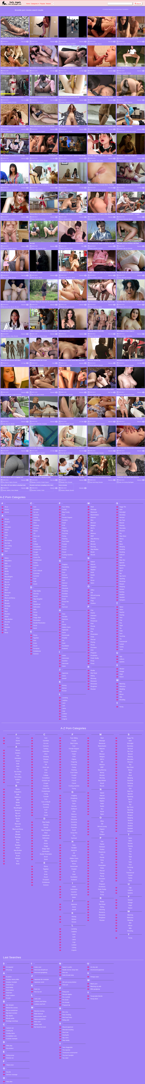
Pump (92, 722)
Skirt (120, 603)
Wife (120, 758)
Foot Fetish (65, 603)
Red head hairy (67, 1078)
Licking (64, 777)
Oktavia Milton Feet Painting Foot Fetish (41, 214)
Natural (93, 625)
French (64, 610)
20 (127, 9)
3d (90, 160)
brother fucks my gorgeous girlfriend (40, 38)
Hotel (63, 704)
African (7, 580)
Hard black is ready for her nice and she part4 (129, 360)
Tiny (120, 684)
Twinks (121, 708)
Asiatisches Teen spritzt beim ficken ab (128, 477)
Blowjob (8, 131)
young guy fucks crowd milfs (96, 331)
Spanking (122, 626)
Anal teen (9, 1054)
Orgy (92, 662)
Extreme (36, 715)
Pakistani (93, 677)
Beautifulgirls (9, 638)
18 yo (62, 219)
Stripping (122, 648)
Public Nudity (95, 719)
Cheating (36, 587)
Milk (92, 592)
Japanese (65, 734)
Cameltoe (101, 453)
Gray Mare (4, 243)
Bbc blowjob (10, 1066)
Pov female (65, 1063)
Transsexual (123, 703)
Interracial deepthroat (41, 1031)
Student (121, 650)
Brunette (13, 43)
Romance (94, 742)
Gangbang (65, 628)
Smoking (122, 613)
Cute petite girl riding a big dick (9, 535)
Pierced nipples (67, 1056)
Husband (65, 710)
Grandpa (65, 655)
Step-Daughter (38, 660)
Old (92, 654)
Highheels (12, 160)
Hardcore (102, 423)
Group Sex (65, 663)
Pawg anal (65, 1053)
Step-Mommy (95, 600)
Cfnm (35, 584)
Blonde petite (10, 1079)
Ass (4, 482)
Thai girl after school (6, 331)
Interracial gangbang (40, 1034)
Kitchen (64, 749)
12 (114, 9)
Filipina (64, 589)
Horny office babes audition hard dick (69, 185)
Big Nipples (131, 482)
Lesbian (64, 775)
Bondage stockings (12, 1082)
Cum (34, 629)
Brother (41, 43)
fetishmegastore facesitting (124, 126)
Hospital (64, 699)
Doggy (35, 676)
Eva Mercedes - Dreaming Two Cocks (11, 389)
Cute (34, 642)
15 (119, 9)
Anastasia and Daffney (94, 522)
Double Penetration (16, 394)
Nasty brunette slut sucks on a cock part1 (128, 185)
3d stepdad (9, 1028)
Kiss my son (38, 1053)
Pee (92, 693)
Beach (9, 43)
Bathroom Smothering (94, 360)
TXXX (84, 246)
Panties (93, 679)
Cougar (35, 613)
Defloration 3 (33, 418)
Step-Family (66, 573)
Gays (63, 633)
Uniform (121, 720)
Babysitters (8, 622)
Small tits (122, 610)
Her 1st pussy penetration (66, 418)
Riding (93, 737)
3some (62, 190)
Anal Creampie (100, 511)
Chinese (35, 589)
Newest (48, 3)
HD (8, 160)
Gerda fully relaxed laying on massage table (129, 522)
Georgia (129, 73)
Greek (64, 660)
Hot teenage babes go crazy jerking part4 (70, 68)
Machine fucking (39, 1072)
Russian (93, 750)
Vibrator (121, 730)
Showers (122, 592)
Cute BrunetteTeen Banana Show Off (69, 97)
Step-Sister (122, 597)
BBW (6, 630)
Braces (71, 540)
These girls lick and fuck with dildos (11, 360)
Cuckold (35, 626)
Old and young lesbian (69, 1043)
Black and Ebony (10, 659)
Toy (120, 700)
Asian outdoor (10, 1057)
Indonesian (65, 719)
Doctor (35, 673)
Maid (92, 568)
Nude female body (68, 1036)
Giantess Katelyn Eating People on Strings (99, 38)
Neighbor (93, 628)
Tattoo (121, 671)
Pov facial (65, 1061)
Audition (7, 610)
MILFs (44, 248)
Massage (93, 571)
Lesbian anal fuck (39, 1065)
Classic (35, 592)
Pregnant (93, 714)
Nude (92, 633)
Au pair (8, 1059)
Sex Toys (122, 581)
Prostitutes (94, 717)
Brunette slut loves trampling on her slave (41, 506)
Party (92, 690)
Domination (43, 551)
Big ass (100, 43)
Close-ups (36, 597)
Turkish (121, 705)
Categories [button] (34, 3)
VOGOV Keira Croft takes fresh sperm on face (72, 448)
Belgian (33, 365)
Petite (92, 698)
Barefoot (38, 219)
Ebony (35, 696)
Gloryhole (65, 649)
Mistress (93, 595)
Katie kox (37, 1050)
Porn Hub (25, 41)
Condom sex (37, 610)
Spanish (121, 624)
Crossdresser (37, 621)
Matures (93, 579)
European (129, 277)
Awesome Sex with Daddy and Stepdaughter (100, 68)
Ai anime (9, 1038)
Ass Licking (126, 131)
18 (123, 9)
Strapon (121, 645)
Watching (122, 745)
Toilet (121, 692)
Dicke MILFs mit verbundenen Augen (69, 126)
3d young (9, 1031)
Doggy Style (15, 190)
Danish (35, 657)
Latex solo (37, 1060)
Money (93, 603)
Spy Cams (122, 637)
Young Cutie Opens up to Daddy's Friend (128, 530)
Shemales (122, 589)
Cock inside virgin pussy (37, 448)
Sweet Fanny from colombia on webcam (12, 214)
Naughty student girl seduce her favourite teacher (102, 272)
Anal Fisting (95, 482)
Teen (120, 679)
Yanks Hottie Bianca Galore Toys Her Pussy (42, 126)
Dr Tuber (54, 70)
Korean (64, 752)
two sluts (32, 243)
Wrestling (122, 761)
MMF (92, 597)
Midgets (93, 587)
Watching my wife (95, 1048)
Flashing (64, 600)
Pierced (93, 701)
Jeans (64, 737)
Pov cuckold (66, 1058)
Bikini (6, 651)
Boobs (99, 190)
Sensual (121, 579)
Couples (100, 527)
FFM (63, 587)
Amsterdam (126, 190)
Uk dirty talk (94, 1028)
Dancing (15, 248)
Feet (63, 576)
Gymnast (65, 668)
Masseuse (94, 573)
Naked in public (67, 1028)
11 (112, 9)
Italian (64, 727)
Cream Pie (36, 618)
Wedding (122, 750)
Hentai (64, 686)
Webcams (122, 748)
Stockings (122, 642)
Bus (6, 691)
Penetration (94, 695)
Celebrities (129, 160)
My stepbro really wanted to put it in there (70, 214)
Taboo (121, 668)
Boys (66, 482)
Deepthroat (130, 535)
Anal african (10, 1046)
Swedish (122, 658)
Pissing (93, 703)
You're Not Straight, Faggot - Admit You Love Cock (44, 546)
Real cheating (66, 1076)
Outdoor (93, 664)
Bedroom (42, 73)
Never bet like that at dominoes (125, 514)
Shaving (121, 587)
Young (121, 768)
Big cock (96, 190)
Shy (120, 595)
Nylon (92, 644)
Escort (35, 707)
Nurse (92, 641)
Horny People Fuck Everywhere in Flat (127, 38)
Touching (122, 697)
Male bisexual (38, 1075)
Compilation (37, 608)
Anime (124, 543)
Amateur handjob (11, 1043)
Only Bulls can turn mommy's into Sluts (128, 243)
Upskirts (121, 723)
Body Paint (42, 219)
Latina (8, 219)
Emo (34, 702)
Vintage (121, 733)
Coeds (100, 535)
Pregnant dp (66, 1066)
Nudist (93, 636)
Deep (35, 663)
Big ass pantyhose (12, 1071)
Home (28, 3)
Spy (120, 634)
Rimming (93, 740)
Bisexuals (125, 219)
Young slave (94, 1060)
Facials (71, 248)
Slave (121, 605)
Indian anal (37, 1028)
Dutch (35, 689)
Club (34, 600)
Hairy (70, 365)
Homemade (65, 696)
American (5, 248)
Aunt (6, 612)
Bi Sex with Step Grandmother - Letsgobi (128, 214)
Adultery (63, 160)
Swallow (121, 656)
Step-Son (122, 621)
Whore (121, 755)
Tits (120, 689)
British (6, 678)
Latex (63, 764)
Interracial (65, 725)
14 (117, 9)
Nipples (93, 631)
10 (111, 9)
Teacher (121, 673)
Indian (64, 717)
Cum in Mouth (37, 632)
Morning (93, 608)
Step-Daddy (37, 652)
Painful (93, 674)
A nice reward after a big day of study (40, 477)
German (64, 636)
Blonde (128, 43)
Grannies (65, 657)
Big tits (37, 43)
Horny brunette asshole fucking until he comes (101, 389)
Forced (64, 608)
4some (7, 573)
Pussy (92, 725)
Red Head (94, 734)
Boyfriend (67, 307)
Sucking (121, 653)
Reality (93, 732)
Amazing (96, 131)
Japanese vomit (39, 1043)
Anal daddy (9, 1049)
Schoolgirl (122, 573)
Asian (98, 160)
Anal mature (10, 1051)
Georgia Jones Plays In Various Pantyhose (129, 68)
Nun (92, 639)
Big (66, 277)
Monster (93, 605)
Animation (94, 160)
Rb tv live (65, 1073)
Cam (34, 568)
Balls (6, 624)
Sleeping (122, 608)
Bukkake (7, 688)
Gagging (64, 625)
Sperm (121, 629)
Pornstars (94, 709)
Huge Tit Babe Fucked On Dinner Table (40, 389)
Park (92, 685)
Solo (120, 618)
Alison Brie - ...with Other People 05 (126, 155)
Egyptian (36, 699)
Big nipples (9, 1077)
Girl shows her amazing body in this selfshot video (102, 126)
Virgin (121, 735)
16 (120, 9)
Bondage (7, 667)
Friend (64, 613)
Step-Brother (9, 680)
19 (125, 9)
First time (65, 595)
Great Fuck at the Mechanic (66, 272)
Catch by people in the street (67, 38)
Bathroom (96, 365)
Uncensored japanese (97, 1031)
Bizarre (91, 73)
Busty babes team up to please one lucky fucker (43, 185)
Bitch (37, 248)
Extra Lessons (63, 506)
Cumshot (100, 248)
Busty (6, 694)
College (35, 605)
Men (92, 581)
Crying (35, 624)
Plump (93, 706)
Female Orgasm (45, 482)
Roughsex (94, 748)
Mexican (93, 584)
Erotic (131, 527)
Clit (34, 595)
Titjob (121, 687)
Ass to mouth (133, 131)
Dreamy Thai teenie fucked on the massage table (72, 389)
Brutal (6, 686)
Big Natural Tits (6, 307)
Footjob (64, 605)
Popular (42, 3)
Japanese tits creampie (41, 1041)
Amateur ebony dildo (12, 1041)
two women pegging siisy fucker (10, 68)
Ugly (120, 718)
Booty (95, 102)
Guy (63, 665)
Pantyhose (94, 682)
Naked (93, 623)
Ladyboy (64, 761)
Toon (120, 695)
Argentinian (129, 336)
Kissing (64, 747)
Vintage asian (94, 1038)
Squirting (122, 640)
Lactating (65, 759)
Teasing (121, 676)
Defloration (39, 423)
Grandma (65, 652)
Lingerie (100, 73)
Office (92, 651)
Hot (63, 702)
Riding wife (65, 1081)
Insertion (64, 722)
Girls (63, 641)
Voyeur (121, 738)
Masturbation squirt (40, 1077)
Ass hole (7, 604)
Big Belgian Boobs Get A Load (38, 360)
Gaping (100, 307)
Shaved (121, 584)
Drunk (35, 687)
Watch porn (93, 1045)
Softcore (122, 616)
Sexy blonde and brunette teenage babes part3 (43, 68)
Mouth (93, 613)
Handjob (64, 678)
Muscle (93, 616)
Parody (93, 687)
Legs (63, 772)
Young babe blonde (96, 1057)
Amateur (5, 43)
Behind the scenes (12, 1069)
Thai (120, 681)
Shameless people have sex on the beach (12, 38)
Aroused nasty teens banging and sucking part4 (43, 155)
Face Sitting (65, 568)
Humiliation (73, 43)
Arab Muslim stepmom (36, 272)
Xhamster (54, 41)
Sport (121, 632)
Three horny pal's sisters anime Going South (129, 538)
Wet (120, 753)
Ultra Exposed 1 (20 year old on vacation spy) (100, 530)
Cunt (34, 640)
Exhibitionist (37, 712)
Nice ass (65, 1034)
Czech (35, 645)
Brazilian (103, 519)
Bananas (9, 102)
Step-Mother (94, 610)
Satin (121, 571)
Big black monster (11, 1074)
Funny (64, 618)
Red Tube (141, 41)
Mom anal (37, 1083)
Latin (63, 767)
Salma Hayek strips (64, 331)
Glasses (64, 647)
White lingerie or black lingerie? (125, 331)
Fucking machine (67, 616)
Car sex (35, 573)
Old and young (95, 656)
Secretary (122, 576)
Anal (66, 160)
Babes (33, 43)
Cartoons (36, 576)
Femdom (13, 73)
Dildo (99, 219)
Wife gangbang (95, 1050)
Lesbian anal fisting (40, 1063)
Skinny (121, 600)
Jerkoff (64, 740)
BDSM (91, 365)
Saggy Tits (122, 568)
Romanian (94, 745)
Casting (125, 102)
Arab (33, 277)
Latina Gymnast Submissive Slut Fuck (69, 535)
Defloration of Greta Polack (95, 418)
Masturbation (95, 576)
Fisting (102, 219)
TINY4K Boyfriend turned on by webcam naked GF (73, 301)
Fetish (42, 511)
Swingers (122, 661)
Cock (34, 603)
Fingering (67, 43)
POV (92, 711)
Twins (121, 711)
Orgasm (43, 131)
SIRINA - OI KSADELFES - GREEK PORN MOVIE (72, 155)
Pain (92, 671)
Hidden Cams (66, 688)
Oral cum (65, 1046)
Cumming (36, 634)
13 (116, 9)
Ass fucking (125, 482)
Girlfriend (65, 639)
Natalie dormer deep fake (70, 1031)
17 (122, 9)
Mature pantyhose (40, 1080)
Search (138, 3)
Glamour (64, 644)
